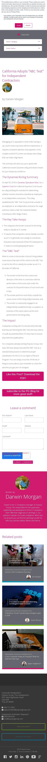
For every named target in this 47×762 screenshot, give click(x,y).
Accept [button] (19, 25)
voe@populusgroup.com (13, 719)
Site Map (34, 751)
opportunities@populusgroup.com (16, 710)
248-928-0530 (9, 716)
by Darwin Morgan (13, 99)
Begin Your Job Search (23, 737)
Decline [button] (28, 25)
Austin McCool (35, 620)
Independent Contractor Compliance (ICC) (18, 570)
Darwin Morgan (24, 496)
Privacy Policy (12, 751)
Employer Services (23, 727)
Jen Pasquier (36, 577)
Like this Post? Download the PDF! (23, 376)
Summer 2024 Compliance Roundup (18, 572)
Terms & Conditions (24, 751)
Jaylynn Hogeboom (34, 663)
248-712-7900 (9, 707)
